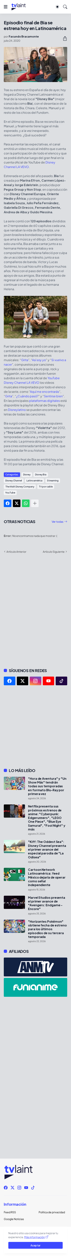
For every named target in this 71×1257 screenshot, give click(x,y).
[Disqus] (35, 610)
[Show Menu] (5, 7)
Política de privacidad (52, 1212)
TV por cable (46, 486)
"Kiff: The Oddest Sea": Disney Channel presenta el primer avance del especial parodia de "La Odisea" (47, 849)
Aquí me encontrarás (44, 392)
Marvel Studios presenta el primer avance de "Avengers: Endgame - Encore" (46, 903)
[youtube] (48, 681)
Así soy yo (39, 360)
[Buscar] (65, 7)
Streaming (53, 480)
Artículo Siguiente (54, 551)
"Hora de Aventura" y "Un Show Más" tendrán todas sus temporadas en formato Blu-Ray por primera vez (47, 786)
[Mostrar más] (35, 503)
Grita (24, 360)
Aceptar (35, 1245)
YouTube (10, 492)
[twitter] (22, 681)
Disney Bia (40, 474)
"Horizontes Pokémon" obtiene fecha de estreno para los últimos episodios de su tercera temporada (47, 929)
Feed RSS (10, 1212)
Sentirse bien (53, 396)
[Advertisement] (35, 726)
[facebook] (9, 681)
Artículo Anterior (16, 551)
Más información (34, 1237)
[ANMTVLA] (35, 967)
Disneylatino (17, 410)
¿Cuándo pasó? (27, 396)
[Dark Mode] (57, 7)
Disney (26, 474)
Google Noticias (14, 1219)
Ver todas (57, 521)
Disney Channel (13, 480)
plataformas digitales (44, 401)
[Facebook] (7, 503)
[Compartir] (63, 38)
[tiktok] (61, 681)
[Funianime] (35, 987)
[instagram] (35, 681)
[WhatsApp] (26, 503)
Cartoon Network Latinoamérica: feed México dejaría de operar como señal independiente (47, 877)
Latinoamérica (34, 480)
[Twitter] (16, 503)
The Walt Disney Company (19, 486)
